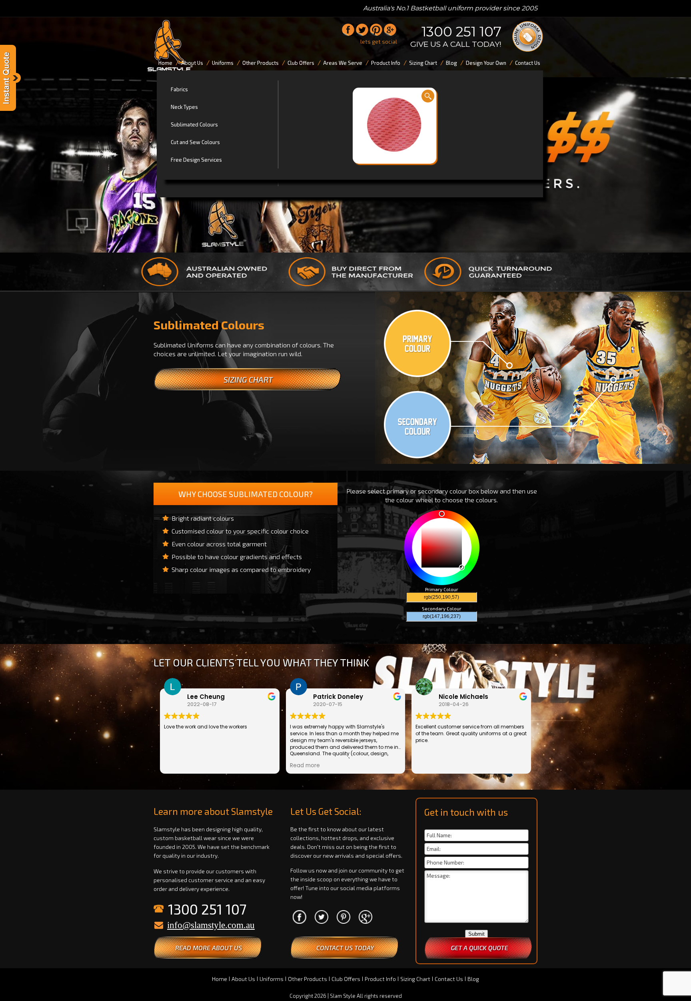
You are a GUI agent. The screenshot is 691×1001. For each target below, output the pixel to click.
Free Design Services (196, 159)
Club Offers (346, 979)
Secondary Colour (441, 608)
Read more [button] (305, 765)
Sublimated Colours (194, 124)
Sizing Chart (415, 979)
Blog (473, 979)
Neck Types (184, 107)
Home (219, 979)
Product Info (380, 979)
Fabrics (179, 89)
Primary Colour (441, 589)
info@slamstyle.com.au (211, 925)
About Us (243, 979)
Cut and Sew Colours (195, 142)
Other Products (307, 979)
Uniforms (272, 979)
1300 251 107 (461, 31)
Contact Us (449, 979)
